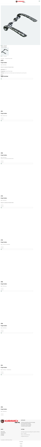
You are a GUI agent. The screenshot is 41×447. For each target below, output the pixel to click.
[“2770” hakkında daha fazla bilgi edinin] (2, 205)
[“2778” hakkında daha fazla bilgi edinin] (2, 247)
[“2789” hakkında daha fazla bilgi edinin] (2, 331)
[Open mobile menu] (1, 2)
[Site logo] (20, 1)
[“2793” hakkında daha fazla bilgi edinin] (2, 414)
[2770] (17, 178)
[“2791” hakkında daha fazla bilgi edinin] (2, 372)
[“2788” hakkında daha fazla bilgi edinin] (2, 289)
